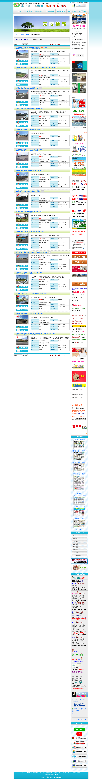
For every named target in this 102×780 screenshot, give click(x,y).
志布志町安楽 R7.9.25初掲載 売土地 (28, 191)
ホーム (16, 34)
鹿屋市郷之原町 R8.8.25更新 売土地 (28, 48)
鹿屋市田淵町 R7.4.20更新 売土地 (27, 273)
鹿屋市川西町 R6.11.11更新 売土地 (27, 313)
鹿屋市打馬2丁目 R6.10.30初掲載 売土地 (29, 293)
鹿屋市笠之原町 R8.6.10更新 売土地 (28, 109)
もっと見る (79, 529)
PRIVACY (86, 2)
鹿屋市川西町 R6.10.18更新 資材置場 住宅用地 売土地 (34, 334)
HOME (73, 2)
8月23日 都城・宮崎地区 (79, 451)
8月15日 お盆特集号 (79, 474)
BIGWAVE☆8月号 (79, 518)
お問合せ (77, 772)
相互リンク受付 (69, 772)
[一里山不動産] (40, 7)
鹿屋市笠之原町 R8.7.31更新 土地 (27, 88)
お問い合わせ (77, 555)
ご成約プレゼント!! (79, 506)
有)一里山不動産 (49, 777)
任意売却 (75, 552)
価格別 (27, 34)
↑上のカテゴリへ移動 (36, 39)
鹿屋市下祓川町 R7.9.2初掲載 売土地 (28, 231)
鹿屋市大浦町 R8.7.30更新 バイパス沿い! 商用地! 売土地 (34, 67)
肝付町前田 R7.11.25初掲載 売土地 (27, 170)
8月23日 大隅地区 (79, 439)
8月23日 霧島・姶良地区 (79, 462)
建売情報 (75, 544)
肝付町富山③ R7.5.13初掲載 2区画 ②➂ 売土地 (31, 252)
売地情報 (22, 34)
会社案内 (75, 538)
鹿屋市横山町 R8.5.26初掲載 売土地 (28, 129)
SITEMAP (79, 2)
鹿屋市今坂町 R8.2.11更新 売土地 (27, 150)
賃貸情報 (75, 549)
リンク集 (61, 772)
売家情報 (75, 541)
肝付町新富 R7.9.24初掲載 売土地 (27, 212)
